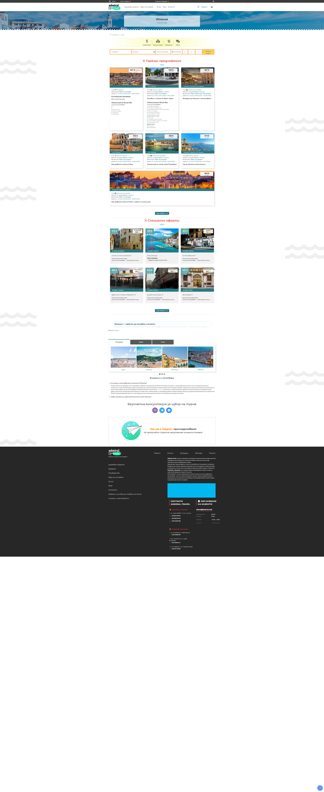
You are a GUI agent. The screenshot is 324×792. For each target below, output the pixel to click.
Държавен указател (132, 7)
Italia (122, 35)
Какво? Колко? (147, 45)
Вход (113, 1)
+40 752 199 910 (174, 516)
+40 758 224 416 (174, 518)
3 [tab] (164, 374)
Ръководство (168, 45)
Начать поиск (208, 52)
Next (213, 357)
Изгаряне (112, 469)
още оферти (161, 213)
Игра (164, 7)
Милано (160, 389)
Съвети (178, 45)
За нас (159, 7)
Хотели (170, 453)
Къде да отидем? (158, 45)
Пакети (157, 453)
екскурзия (119, 342)
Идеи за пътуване (146, 7)
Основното (115, 35)
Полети (212, 453)
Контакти (171, 7)
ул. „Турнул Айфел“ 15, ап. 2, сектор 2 (181, 513)
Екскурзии (184, 453)
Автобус (198, 453)
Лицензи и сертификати (118, 498)
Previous (111, 357)
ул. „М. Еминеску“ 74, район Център (180, 532)
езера (141, 342)
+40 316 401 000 (174, 521)
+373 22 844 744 (174, 535)
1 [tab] (159, 374)
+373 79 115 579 (174, 549)
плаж (163, 342)
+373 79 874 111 (174, 542)
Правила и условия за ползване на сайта (124, 494)
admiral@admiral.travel (204, 509)
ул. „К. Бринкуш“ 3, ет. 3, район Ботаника (182, 546)
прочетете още (162, 23)
